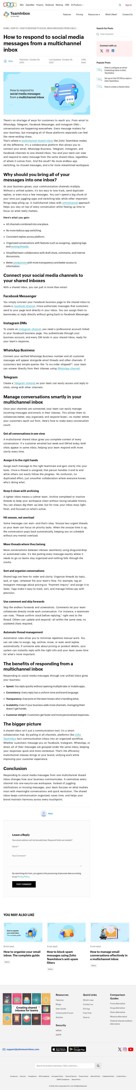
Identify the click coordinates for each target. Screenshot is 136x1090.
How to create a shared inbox (117, 87)
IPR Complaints (44, 1076)
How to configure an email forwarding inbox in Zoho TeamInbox (116, 70)
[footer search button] (98, 1066)
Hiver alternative (117, 1012)
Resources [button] (93, 14)
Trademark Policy (108, 1076)
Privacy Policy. (24, 877)
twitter (101, 51)
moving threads (19, 246)
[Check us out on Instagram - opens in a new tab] (125, 1049)
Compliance (32, 1076)
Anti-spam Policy (57, 1076)
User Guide (61, 1009)
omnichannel (70, 202)
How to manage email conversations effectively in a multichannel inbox (109, 955)
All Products (76, 5)
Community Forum (64, 1013)
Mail (22, 5)
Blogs (58, 1004)
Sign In (128, 5)
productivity (20, 262)
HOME (6, 28)
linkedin (113, 51)
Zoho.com (10, 5)
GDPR (58, 1035)
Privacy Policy (83, 1076)
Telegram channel (25, 383)
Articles (59, 1017)
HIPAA (58, 1030)
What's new (88, 1000)
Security (23, 1076)
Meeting (59, 5)
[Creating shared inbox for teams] (26, 1009)
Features (67, 14)
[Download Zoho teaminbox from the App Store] (59, 1049)
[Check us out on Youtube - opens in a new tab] (130, 1049)
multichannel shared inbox (37, 140)
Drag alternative (117, 1008)
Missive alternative (118, 1016)
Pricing (79, 14)
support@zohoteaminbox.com (23, 1049)
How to (14, 28)
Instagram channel (30, 329)
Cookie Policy (121, 1076)
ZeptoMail (30, 5)
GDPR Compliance (63, 1079)
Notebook (49, 5)
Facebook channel (24, 306)
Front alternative (117, 1003)
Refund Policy (95, 1076)
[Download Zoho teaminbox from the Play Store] (77, 1049)
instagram (107, 51)
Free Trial (87, 1013)
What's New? (111, 14)
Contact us (88, 1004)
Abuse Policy (76, 1079)
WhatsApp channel (69, 368)
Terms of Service (70, 1076)
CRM (67, 5)
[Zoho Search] (120, 5)
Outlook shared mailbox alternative (121, 1022)
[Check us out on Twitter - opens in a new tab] (120, 1049)
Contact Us (127, 14)
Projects (39, 5)
